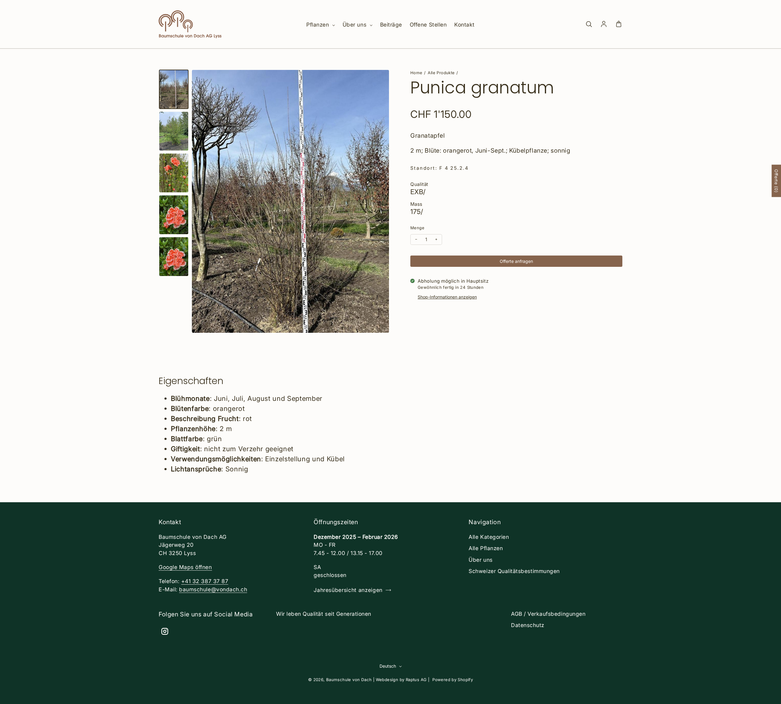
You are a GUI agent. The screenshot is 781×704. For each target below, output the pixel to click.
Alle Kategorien (489, 537)
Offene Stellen (428, 24)
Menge (417, 227)
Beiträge (391, 24)
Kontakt (464, 24)
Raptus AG (416, 679)
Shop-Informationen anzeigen (447, 296)
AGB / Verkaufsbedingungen (548, 614)
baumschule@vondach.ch (213, 589)
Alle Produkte (441, 72)
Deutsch (388, 666)
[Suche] (588, 24)
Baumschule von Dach (349, 679)
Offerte (776, 180)
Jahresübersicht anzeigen (348, 590)
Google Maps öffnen (185, 567)
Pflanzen (318, 24)
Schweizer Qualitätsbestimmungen (514, 571)
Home (416, 72)
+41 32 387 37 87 (204, 581)
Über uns (355, 24)
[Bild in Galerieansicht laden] (173, 89)
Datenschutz (527, 625)
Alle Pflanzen (486, 548)
